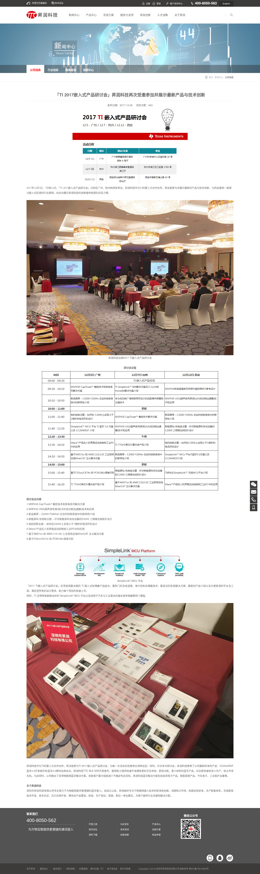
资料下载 (93, 834)
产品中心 (91, 15)
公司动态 (229, 77)
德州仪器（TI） (97, 868)
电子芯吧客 (125, 868)
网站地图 (70, 868)
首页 (211, 77)
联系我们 (57, 868)
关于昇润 (180, 15)
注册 (148, 3)
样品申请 (156, 834)
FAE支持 (124, 824)
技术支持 (124, 829)
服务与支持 (127, 15)
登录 (159, 3)
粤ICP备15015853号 (199, 868)
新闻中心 (74, 15)
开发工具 (93, 824)
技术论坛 (59, 2)
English (226, 3)
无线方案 (108, 15)
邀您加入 (44, 868)
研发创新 (145, 15)
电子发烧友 (112, 868)
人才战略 (162, 15)
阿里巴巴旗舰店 (39, 2)
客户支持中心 (176, 3)
